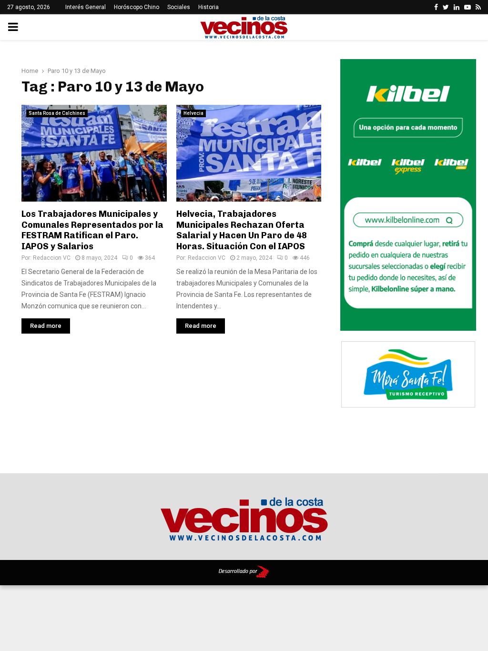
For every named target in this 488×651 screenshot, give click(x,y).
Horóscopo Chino (136, 7)
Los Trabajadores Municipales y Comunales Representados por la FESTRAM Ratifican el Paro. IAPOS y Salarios (92, 230)
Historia (208, 7)
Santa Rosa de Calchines (57, 113)
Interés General (85, 7)
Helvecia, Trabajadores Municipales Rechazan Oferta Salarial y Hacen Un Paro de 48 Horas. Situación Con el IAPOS (241, 230)
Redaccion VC (52, 257)
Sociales (178, 7)
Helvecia (193, 113)
